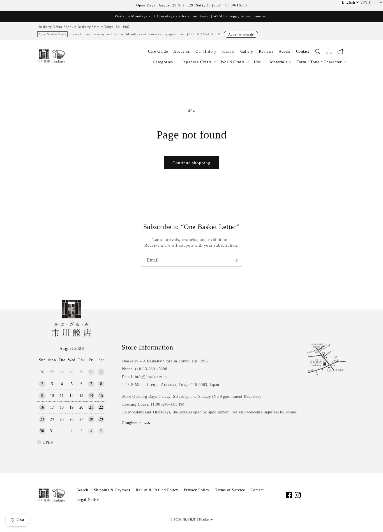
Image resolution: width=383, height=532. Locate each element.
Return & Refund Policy (157, 490)
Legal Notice (88, 500)
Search (82, 490)
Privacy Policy (196, 490)
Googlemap (131, 423)
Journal (228, 51)
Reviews (266, 51)
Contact (302, 51)
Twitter (325, 495)
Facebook (289, 495)
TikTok (316, 495)
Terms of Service (230, 490)
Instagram (298, 495)
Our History (205, 51)
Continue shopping (191, 163)
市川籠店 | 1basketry (198, 519)
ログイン (328, 51)
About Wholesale (241, 34)
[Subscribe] (235, 260)
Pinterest (334, 495)
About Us (181, 51)
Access (284, 51)
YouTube (307, 495)
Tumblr (343, 495)
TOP (369, 520)
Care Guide (158, 51)
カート (340, 51)
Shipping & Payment (112, 490)
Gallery (246, 51)
